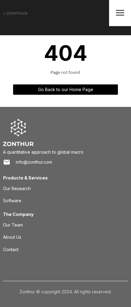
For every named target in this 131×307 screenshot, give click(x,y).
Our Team (13, 224)
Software (12, 200)
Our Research (17, 188)
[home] (13, 13)
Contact (11, 249)
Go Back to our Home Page (65, 89)
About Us (12, 237)
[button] (120, 13)
